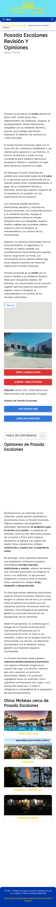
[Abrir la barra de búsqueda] (52, 19)
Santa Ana (23, 25)
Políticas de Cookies (43, 898)
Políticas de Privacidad (25, 898)
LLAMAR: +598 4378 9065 (28, 382)
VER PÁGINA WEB (28, 409)
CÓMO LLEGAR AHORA (28, 372)
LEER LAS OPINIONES (28, 418)
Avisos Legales (9, 898)
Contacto (28, 901)
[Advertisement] (28, 83)
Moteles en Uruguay (10, 25)
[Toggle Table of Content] (41, 436)
